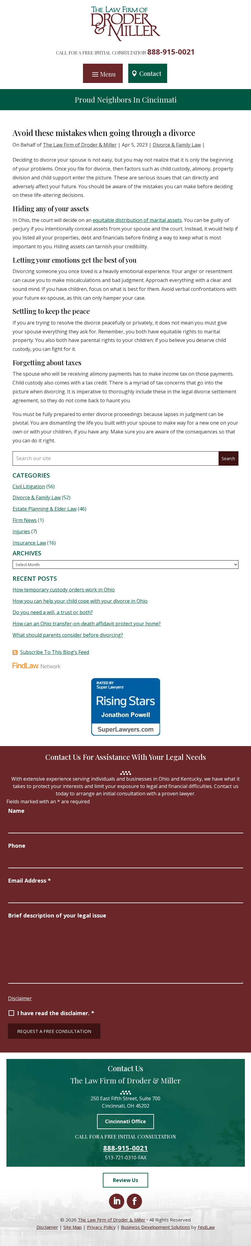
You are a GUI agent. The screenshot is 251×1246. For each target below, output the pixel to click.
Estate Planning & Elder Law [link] (45, 508)
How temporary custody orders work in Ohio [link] (64, 589)
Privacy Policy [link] (101, 1227)
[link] (126, 39)
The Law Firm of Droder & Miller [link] (80, 144)
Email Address (29, 880)
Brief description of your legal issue (57, 915)
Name (16, 810)
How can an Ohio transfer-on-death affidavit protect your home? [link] (87, 623)
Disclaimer (20, 998)
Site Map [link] (72, 1227)
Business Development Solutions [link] (155, 1227)
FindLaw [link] (206, 1227)
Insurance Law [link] (29, 542)
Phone (16, 845)
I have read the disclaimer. (55, 1013)
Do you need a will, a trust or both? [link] (53, 612)
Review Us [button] (125, 1180)
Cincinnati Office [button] (125, 1121)
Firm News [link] (25, 520)
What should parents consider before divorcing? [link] (68, 635)
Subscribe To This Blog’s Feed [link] (54, 652)
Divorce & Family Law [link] (177, 144)
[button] (102, 74)
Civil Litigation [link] (29, 486)
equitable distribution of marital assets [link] (137, 220)
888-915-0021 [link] (171, 52)
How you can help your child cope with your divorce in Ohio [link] (80, 601)
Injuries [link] (21, 531)
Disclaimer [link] (47, 1227)
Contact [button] (150, 73)
